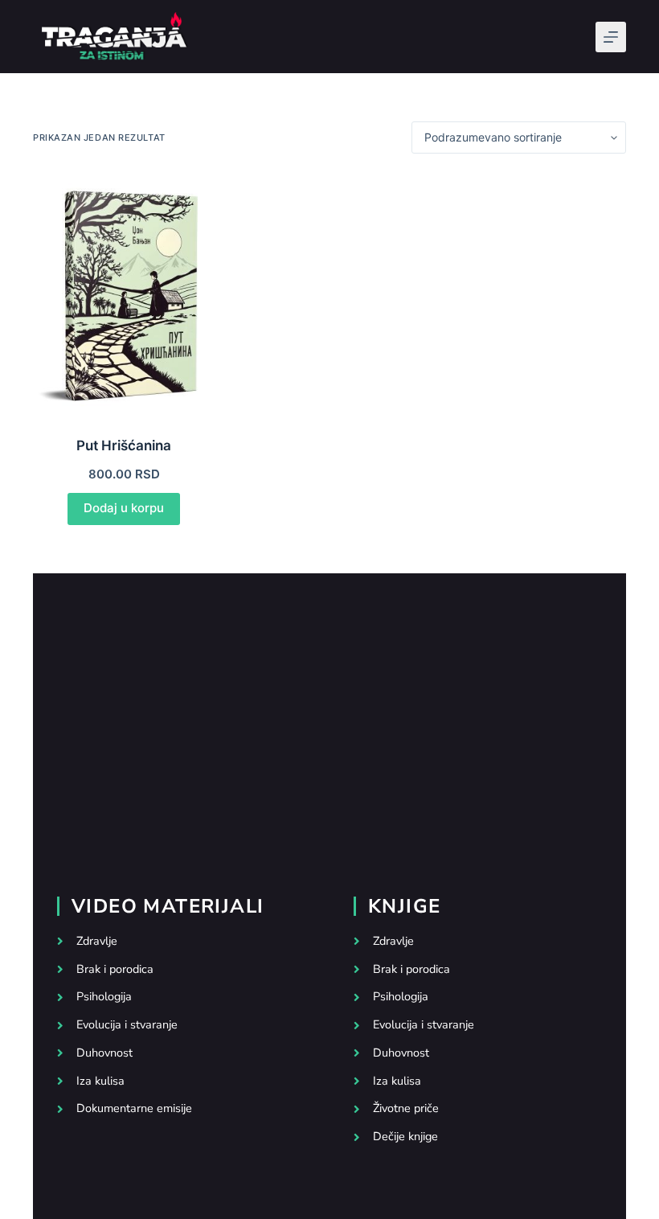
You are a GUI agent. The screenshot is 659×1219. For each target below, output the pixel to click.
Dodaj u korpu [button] (124, 507)
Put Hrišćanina (123, 445)
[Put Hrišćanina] (124, 295)
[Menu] (611, 37)
